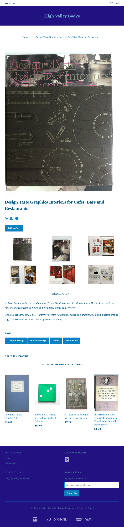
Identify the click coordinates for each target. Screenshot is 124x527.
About (7, 458)
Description (60, 293)
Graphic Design (16, 340)
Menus (55, 340)
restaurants (72, 340)
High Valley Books (62, 15)
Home (25, 37)
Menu (12, 3)
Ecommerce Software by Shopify (80, 508)
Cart (116, 3)
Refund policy (11, 463)
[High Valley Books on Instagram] (66, 460)
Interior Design (38, 340)
